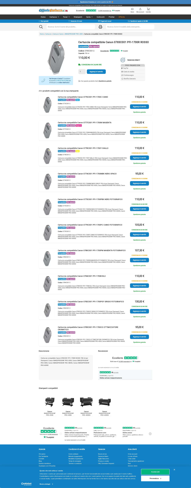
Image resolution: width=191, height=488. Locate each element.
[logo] (53, 10)
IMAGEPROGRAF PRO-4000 (68, 413)
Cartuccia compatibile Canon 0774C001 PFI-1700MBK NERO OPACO (87, 174)
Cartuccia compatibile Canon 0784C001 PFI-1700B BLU (82, 276)
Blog (40, 461)
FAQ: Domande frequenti (106, 463)
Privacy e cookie (103, 461)
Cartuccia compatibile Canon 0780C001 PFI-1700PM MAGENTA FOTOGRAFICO (92, 250)
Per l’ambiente (43, 456)
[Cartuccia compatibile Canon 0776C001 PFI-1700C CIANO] (47, 105)
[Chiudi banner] (174, 469)
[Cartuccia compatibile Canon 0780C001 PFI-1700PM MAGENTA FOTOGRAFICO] (47, 258)
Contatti (41, 459)
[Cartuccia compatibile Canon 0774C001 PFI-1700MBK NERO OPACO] (47, 182)
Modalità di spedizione (76, 459)
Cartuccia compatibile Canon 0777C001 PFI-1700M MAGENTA (85, 123)
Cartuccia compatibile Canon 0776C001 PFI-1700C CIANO (83, 97)
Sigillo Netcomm (103, 459)
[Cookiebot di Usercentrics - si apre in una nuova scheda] (26, 484)
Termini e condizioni (75, 463)
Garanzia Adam (103, 456)
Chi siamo (42, 454)
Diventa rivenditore (45, 463)
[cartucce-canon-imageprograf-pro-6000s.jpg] (104, 402)
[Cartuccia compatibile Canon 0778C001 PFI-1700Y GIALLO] (47, 156)
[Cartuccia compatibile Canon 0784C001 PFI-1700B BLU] (47, 284)
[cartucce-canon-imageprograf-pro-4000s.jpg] (86, 402)
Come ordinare (73, 454)
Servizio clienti (132, 466)
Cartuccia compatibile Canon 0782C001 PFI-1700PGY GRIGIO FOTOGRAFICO (91, 302)
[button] (58, 17)
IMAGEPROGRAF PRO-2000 (74, 34)
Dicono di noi (102, 454)
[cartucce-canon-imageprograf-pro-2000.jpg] (49, 402)
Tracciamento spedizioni (136, 461)
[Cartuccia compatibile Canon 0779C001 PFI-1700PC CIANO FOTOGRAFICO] (47, 233)
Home (42, 34)
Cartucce (48, 34)
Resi (129, 463)
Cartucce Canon (58, 34)
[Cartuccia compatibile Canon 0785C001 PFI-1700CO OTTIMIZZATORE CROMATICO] (47, 335)
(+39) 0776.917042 (62, 80)
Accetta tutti (155, 472)
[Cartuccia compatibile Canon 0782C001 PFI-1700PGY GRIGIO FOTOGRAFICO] (47, 309)
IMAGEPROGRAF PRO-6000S (105, 413)
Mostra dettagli (45, 484)
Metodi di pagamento (75, 456)
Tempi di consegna (75, 461)
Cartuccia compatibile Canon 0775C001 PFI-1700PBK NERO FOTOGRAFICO (90, 199)
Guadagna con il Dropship (47, 466)
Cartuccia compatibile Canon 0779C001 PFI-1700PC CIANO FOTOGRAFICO (90, 225)
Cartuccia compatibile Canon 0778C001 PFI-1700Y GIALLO (83, 148)
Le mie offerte (132, 456)
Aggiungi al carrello (96, 72)
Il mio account (132, 454)
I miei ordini (131, 459)
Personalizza (154, 478)
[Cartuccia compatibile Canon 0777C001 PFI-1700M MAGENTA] (47, 130)
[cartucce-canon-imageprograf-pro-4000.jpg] (68, 402)
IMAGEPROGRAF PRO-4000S (86, 413)
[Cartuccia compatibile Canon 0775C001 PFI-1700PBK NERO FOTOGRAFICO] (47, 207)
